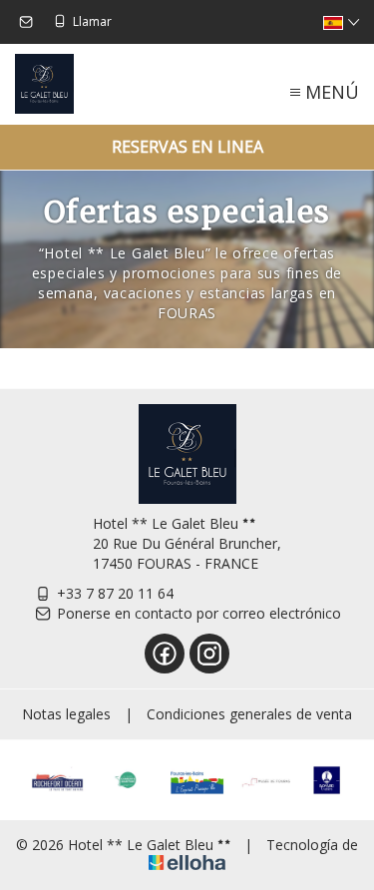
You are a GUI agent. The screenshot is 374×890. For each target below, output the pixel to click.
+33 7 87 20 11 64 (115, 593)
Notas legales (66, 713)
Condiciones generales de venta (249, 713)
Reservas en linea (187, 147)
